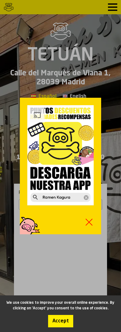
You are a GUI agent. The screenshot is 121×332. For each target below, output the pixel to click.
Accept (60, 321)
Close (89, 222)
